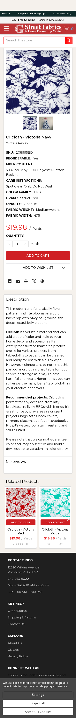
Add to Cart (21, 522)
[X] (34, 281)
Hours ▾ (6, 13)
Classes (13, 649)
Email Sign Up (37, 13)
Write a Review (17, 143)
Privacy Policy (18, 656)
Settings (38, 695)
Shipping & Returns (22, 617)
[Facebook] (9, 281)
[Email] (17, 281)
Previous (7, 518)
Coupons (23, 13)
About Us (15, 643)
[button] (38, 267)
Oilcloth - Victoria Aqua (55, 531)
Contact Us (16, 624)
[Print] (25, 281)
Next (68, 518)
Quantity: (15, 236)
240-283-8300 (18, 579)
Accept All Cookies (38, 712)
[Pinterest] (42, 281)
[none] (38, 82)
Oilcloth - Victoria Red (20, 531)
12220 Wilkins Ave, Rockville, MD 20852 (63, 13)
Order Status (17, 611)
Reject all (38, 703)
